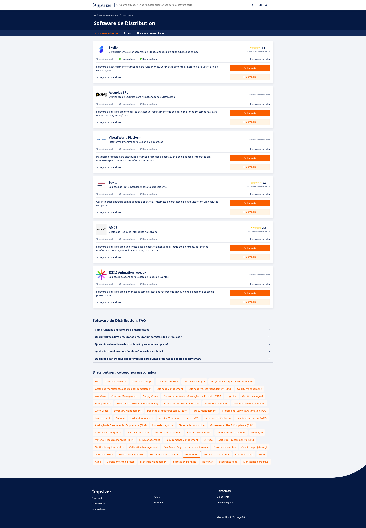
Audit (98, 461)
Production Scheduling (131, 454)
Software (158, 502)
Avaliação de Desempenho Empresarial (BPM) (121, 425)
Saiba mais (250, 68)
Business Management (170, 388)
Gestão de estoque (194, 381)
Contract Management (124, 396)
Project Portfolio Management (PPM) (137, 403)
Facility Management (204, 410)
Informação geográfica (108, 432)
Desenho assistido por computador (167, 410)
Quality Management (249, 388)
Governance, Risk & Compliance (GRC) (231, 425)
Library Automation (138, 432)
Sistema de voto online (192, 425)
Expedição (257, 432)
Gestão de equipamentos (109, 447)
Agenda (120, 418)
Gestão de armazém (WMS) (251, 418)
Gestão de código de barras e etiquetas (186, 447)
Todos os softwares (108, 33)
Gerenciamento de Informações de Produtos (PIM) (192, 396)
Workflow (100, 396)
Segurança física (228, 461)
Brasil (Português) (235, 517)
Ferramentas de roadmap (164, 454)
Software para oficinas (216, 454)
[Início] (95, 15)
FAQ (129, 33)
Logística (231, 396)
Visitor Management (216, 403)
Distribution (191, 454)
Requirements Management (182, 439)
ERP (97, 381)
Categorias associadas (152, 33)
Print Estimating (244, 454)
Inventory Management (127, 410)
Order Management (141, 418)
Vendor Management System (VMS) (179, 418)
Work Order (101, 410)
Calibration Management (143, 447)
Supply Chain (150, 396)
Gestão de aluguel (252, 396)
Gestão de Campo (142, 381)
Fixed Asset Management (231, 432)
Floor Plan (207, 461)
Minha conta (223, 496)
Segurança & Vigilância (218, 418)
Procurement (102, 418)
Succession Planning (184, 461)
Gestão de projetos (115, 381)
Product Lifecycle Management (181, 403)
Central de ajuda (225, 502)
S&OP (262, 454)
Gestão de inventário (199, 432)
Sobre (157, 496)
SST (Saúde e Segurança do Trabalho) (231, 381)
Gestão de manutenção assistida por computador (123, 388)
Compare (251, 76)
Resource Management (168, 432)
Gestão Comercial (168, 381)
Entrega (208, 439)
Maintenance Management (249, 403)
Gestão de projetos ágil (254, 447)
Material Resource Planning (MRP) (114, 439)
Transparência (98, 503)
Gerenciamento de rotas (120, 461)
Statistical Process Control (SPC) (236, 439)
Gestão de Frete (104, 454)
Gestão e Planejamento (109, 15)
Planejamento (103, 403)
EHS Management (149, 439)
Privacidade (97, 498)
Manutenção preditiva (255, 461)
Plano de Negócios (162, 425)
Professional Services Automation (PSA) (244, 410)
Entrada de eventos (224, 447)
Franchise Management (153, 461)
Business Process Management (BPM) (210, 388)
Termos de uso (99, 509)
